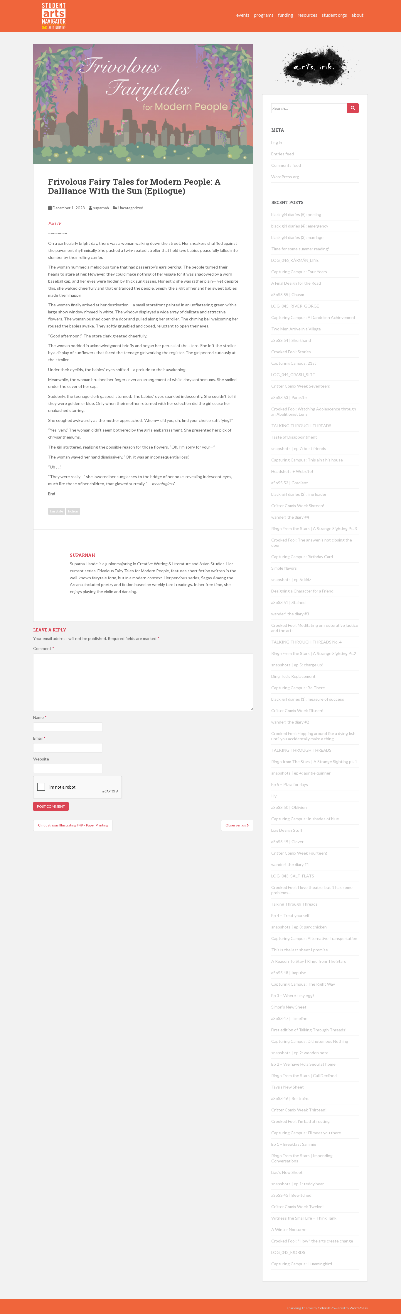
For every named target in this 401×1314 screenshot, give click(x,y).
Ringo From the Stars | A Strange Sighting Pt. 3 (314, 528)
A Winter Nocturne (288, 1229)
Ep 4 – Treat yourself (290, 915)
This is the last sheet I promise (299, 949)
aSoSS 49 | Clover (287, 841)
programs (264, 15)
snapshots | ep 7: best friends (298, 448)
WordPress (359, 1308)
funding (285, 15)
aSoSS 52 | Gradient (289, 482)
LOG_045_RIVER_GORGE (295, 305)
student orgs (334, 15)
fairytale (56, 511)
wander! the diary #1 (290, 864)
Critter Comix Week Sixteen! (297, 505)
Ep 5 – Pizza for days (289, 784)
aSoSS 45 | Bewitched (291, 1195)
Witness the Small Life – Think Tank (303, 1217)
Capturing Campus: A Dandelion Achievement (313, 317)
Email (39, 738)
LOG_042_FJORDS (288, 1252)
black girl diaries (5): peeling (296, 214)
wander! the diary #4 (290, 517)
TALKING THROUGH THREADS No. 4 (306, 641)
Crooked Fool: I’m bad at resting (300, 1121)
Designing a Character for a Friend (302, 590)
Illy (274, 795)
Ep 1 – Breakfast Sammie (293, 1144)
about (357, 15)
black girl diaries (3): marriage (297, 237)
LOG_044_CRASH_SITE (293, 374)
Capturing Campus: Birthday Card (302, 556)
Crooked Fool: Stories (291, 351)
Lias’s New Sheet (287, 1172)
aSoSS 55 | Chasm (287, 294)
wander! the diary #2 (290, 721)
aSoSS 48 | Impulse (288, 972)
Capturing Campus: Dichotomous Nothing (309, 1041)
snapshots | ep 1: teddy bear (297, 1183)
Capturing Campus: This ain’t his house (307, 459)
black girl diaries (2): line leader (298, 494)
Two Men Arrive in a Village (296, 328)
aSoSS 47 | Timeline (289, 1018)
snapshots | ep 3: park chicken (299, 926)
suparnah (101, 208)
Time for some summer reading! (300, 248)
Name (40, 717)
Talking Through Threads (294, 904)
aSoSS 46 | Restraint (290, 1098)
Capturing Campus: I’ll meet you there (306, 1132)
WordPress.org (285, 176)
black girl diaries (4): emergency (299, 225)
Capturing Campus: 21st (293, 363)
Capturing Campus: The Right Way (303, 984)
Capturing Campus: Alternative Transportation (314, 938)
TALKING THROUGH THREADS (301, 425)
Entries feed (282, 153)
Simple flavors (284, 568)
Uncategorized (130, 208)
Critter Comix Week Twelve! (297, 1206)
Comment (43, 648)
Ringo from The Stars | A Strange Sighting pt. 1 (314, 761)
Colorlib (324, 1308)
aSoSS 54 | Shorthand (291, 340)
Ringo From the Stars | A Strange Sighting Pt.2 (313, 653)
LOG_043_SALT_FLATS (292, 875)
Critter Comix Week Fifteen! (297, 710)
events (243, 15)
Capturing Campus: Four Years (299, 271)
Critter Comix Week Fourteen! (299, 852)
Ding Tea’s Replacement (293, 676)
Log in (276, 142)
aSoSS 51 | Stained (288, 602)
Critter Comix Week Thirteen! (299, 1109)
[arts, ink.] (54, 10)
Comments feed (286, 165)
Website (41, 758)
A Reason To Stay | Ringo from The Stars (308, 961)
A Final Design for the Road (296, 283)
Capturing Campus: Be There (298, 687)
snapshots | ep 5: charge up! (297, 664)
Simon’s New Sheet (288, 1006)
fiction (73, 511)
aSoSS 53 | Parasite (289, 397)
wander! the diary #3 (290, 613)
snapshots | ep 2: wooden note (299, 1052)
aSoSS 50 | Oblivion (289, 807)
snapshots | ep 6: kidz (291, 579)
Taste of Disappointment (294, 436)
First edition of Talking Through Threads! (309, 1029)
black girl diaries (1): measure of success (307, 699)
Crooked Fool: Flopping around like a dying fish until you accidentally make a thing (313, 736)
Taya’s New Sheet (287, 1086)
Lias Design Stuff (286, 830)
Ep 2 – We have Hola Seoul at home (303, 1064)
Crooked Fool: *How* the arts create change (312, 1240)
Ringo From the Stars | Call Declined (304, 1075)
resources (307, 15)
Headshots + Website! (292, 471)
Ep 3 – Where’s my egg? (292, 995)
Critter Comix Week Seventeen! (301, 385)
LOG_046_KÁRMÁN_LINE (295, 260)
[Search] (353, 108)
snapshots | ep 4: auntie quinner (301, 772)
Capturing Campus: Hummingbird (301, 1263)
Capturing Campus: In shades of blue (305, 818)
